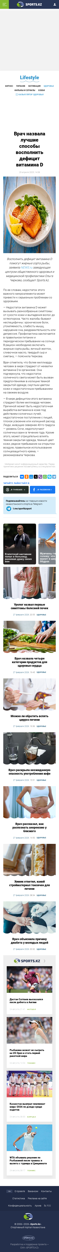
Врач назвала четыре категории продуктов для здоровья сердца (29, 662)
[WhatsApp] (45, 477)
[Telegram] (54, 477)
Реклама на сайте (37, 1198)
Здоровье (49, 86)
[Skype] (49, 477)
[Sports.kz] (29, 4)
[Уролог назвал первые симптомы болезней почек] (29, 583)
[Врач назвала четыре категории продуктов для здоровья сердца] (29, 637)
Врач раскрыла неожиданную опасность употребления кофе (29, 771)
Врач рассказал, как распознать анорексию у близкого (29, 827)
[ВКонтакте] (22, 477)
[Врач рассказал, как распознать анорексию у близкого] (29, 802)
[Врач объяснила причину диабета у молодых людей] (29, 917)
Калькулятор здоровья (31, 94)
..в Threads (16, 490)
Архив (38, 1205)
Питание (20, 86)
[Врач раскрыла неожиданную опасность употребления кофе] (29, 748)
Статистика (18, 1198)
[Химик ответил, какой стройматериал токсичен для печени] (29, 860)
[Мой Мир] (31, 477)
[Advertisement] (30, 40)
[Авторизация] (55, 4)
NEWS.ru (26, 267)
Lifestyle (29, 77)
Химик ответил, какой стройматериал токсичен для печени (29, 885)
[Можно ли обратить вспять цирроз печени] (29, 694)
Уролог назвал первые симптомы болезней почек (29, 606)
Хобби (41, 90)
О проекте (20, 1191)
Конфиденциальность (20, 1205)
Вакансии (33, 1191)
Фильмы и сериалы (24, 90)
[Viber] (40, 477)
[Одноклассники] (27, 477)
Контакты (46, 1191)
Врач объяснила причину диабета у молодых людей (29, 940)
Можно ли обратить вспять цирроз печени (29, 717)
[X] (36, 477)
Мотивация (34, 86)
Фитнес (9, 86)
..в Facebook (43, 490)
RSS (49, 1205)
